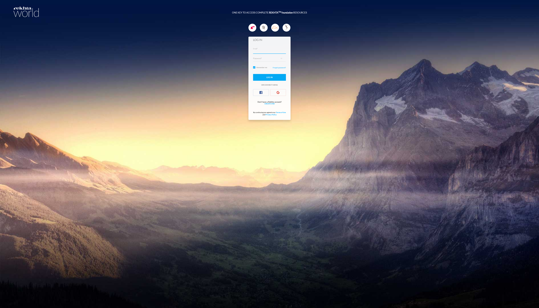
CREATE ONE (269, 104)
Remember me (261, 67)
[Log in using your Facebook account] (261, 92)
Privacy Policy (271, 115)
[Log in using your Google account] (278, 92)
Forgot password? (279, 68)
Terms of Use (281, 112)
